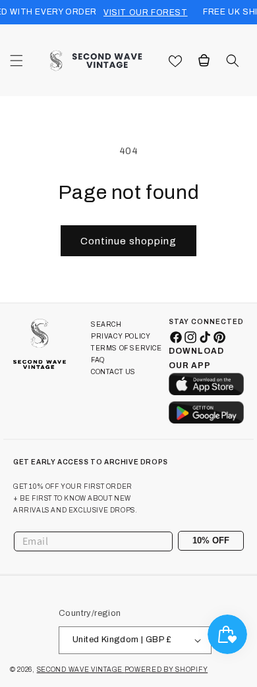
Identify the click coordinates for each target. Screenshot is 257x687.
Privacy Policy (120, 336)
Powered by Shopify (166, 669)
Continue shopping (128, 241)
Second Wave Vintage (81, 669)
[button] (16, 60)
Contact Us (113, 371)
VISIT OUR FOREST (145, 12)
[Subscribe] (228, 541)
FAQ (98, 360)
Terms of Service (126, 348)
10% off (210, 540)
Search (106, 324)
